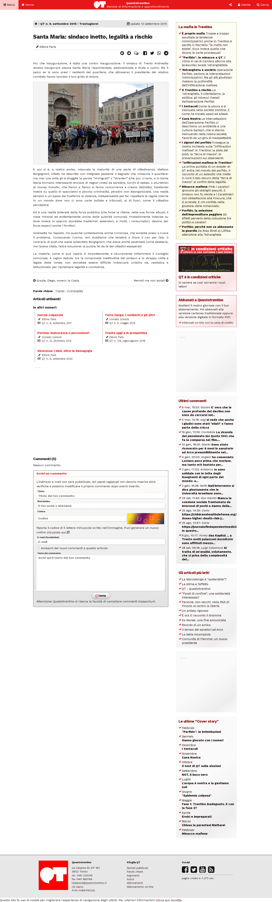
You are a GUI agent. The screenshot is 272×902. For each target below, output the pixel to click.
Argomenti (133, 875)
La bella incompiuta (196, 634)
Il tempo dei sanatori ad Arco (202, 629)
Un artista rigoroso (195, 610)
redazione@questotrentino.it (89, 882)
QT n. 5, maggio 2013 (122, 322)
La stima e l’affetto (195, 584)
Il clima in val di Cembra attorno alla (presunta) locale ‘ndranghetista (206, 61)
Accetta (176, 900)
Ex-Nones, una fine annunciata (204, 620)
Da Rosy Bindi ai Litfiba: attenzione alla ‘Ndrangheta (207, 230)
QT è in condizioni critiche (200, 277)
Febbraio (201, 729)
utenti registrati (108, 482)
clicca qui (162, 900)
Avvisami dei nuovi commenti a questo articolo (74, 548)
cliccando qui (57, 532)
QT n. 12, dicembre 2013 (56, 340)
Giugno (196, 793)
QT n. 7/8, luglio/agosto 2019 (127, 340)
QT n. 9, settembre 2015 (58, 24)
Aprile (196, 814)
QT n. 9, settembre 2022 (57, 358)
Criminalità (75, 291)
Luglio (205, 783)
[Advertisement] (100, 409)
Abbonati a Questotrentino (201, 300)
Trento (60, 291)
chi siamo (77, 886)
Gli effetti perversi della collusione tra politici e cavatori (206, 216)
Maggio (208, 804)
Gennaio (202, 738)
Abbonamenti (135, 882)
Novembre (191, 755)
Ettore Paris (48, 46)
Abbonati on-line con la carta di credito (208, 322)
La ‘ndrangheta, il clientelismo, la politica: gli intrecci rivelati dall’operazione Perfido (203, 95)
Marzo (203, 823)
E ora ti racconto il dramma (201, 615)
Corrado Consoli (119, 319)
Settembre (195, 772)
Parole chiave (135, 871)
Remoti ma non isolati (150, 280)
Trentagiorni (88, 24)
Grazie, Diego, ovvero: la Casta (57, 280)
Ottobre (201, 764)
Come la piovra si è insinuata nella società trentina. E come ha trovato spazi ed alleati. (206, 110)
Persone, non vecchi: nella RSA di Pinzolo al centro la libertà (205, 604)
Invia (102, 595)
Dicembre (190, 747)
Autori (130, 879)
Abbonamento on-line (140, 886)
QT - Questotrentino (196, 588)
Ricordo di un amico (196, 625)
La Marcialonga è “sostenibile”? (204, 579)
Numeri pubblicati (137, 867)
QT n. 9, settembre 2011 (56, 322)
